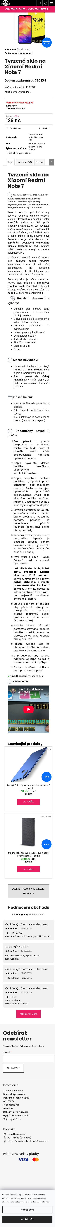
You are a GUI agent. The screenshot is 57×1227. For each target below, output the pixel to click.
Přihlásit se (13, 1068)
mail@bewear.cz (16, 1134)
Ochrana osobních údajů (16, 1097)
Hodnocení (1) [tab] (24, 162)
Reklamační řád (11, 1104)
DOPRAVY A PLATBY (13, 1090)
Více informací (44, 1202)
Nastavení (27, 1209)
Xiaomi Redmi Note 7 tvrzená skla (36, 137)
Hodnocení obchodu (28, 907)
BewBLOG (8, 1108)
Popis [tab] (10, 162)
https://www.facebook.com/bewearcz (28, 1141)
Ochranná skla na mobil (15, 1111)
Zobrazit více (28, 1014)
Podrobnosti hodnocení (18, 53)
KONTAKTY (8, 1101)
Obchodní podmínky (14, 1094)
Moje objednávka (12, 1119)
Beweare (20, 108)
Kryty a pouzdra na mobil (16, 1115)
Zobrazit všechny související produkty (28, 891)
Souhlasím (27, 1219)
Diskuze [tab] (39, 162)
